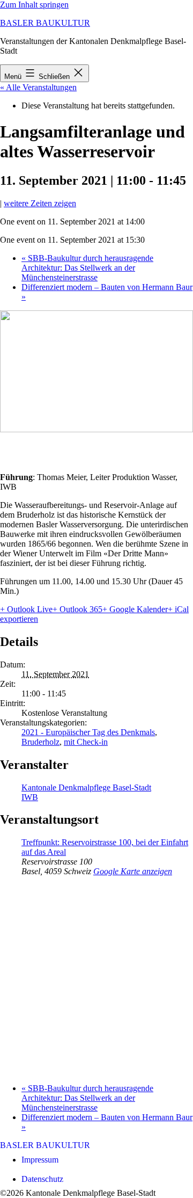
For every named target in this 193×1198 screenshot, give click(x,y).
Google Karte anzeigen (132, 871)
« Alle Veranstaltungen (38, 87)
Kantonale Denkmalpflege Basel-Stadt (86, 787)
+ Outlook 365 (77, 609)
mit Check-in (86, 741)
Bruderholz (40, 741)
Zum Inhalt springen (34, 4)
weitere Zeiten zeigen (40, 203)
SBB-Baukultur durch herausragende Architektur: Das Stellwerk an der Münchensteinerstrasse (87, 267)
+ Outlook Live (26, 609)
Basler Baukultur (45, 22)
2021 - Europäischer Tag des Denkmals (88, 732)
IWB (29, 797)
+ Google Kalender (135, 609)
